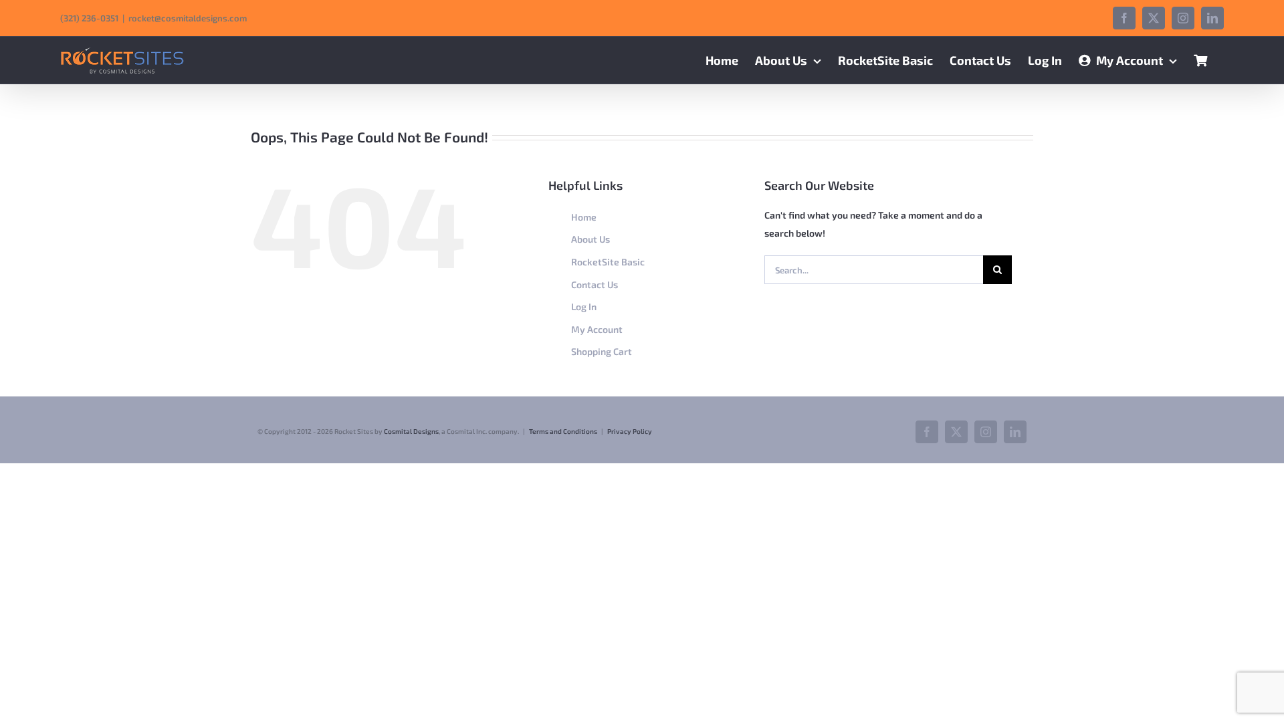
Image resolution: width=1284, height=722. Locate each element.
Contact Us (594, 284)
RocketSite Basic (608, 261)
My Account (597, 329)
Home (584, 217)
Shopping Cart (601, 351)
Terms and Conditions (563, 431)
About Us (590, 239)
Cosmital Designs (411, 431)
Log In (584, 306)
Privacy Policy (629, 431)
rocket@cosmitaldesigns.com (187, 18)
